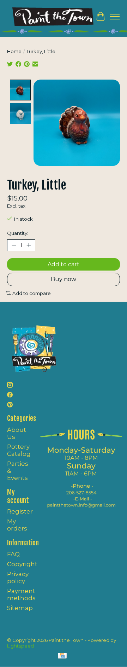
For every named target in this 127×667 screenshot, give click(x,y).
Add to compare (31, 293)
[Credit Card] (62, 656)
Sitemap (20, 607)
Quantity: (17, 233)
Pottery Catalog (19, 450)
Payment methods (21, 594)
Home (14, 51)
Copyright (22, 564)
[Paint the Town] (52, 16)
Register (20, 511)
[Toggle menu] (115, 17)
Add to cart (63, 264)
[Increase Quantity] (28, 245)
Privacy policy (18, 577)
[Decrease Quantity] (13, 245)
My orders (17, 525)
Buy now (63, 279)
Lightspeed (20, 646)
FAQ (13, 554)
